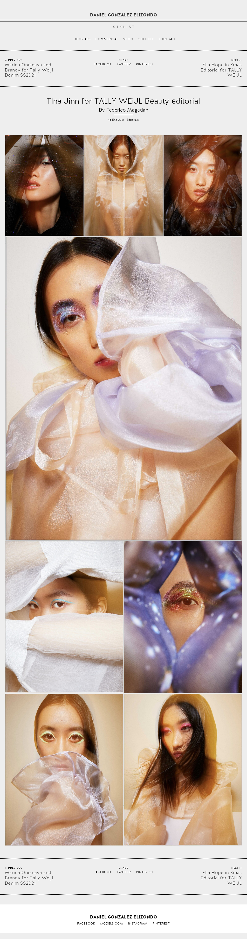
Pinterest (144, 64)
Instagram (137, 923)
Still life (146, 39)
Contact (167, 39)
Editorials (81, 39)
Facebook (102, 64)
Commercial (107, 39)
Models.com (111, 923)
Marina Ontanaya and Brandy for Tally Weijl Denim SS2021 (29, 70)
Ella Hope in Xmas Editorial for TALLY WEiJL (221, 70)
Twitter (124, 64)
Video (128, 39)
